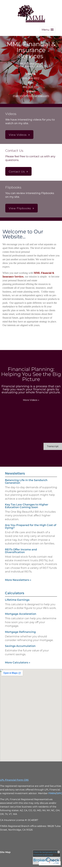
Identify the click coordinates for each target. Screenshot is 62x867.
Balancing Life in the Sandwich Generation (26, 481)
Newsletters (15, 473)
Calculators (14, 593)
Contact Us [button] (17, 171)
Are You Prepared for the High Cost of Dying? (30, 526)
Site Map (5, 852)
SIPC (59, 793)
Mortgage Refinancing (20, 631)
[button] (47, 30)
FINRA (52, 793)
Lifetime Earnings (17, 599)
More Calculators (17, 662)
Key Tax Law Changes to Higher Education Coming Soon (26, 506)
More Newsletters (18, 580)
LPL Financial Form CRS (14, 779)
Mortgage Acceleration (20, 613)
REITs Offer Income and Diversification (21, 551)
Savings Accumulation (20, 646)
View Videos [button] (18, 134)
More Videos (31, 400)
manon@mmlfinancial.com (31, 95)
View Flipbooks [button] (20, 208)
